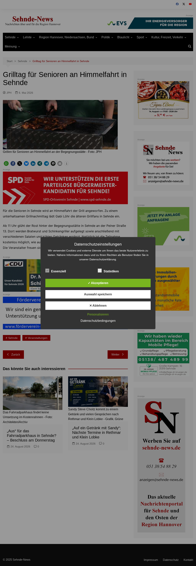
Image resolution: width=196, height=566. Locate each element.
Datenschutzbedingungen (98, 320)
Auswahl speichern (98, 294)
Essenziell (58, 271)
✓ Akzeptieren (98, 282)
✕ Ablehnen (98, 305)
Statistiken (111, 271)
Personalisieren (98, 314)
